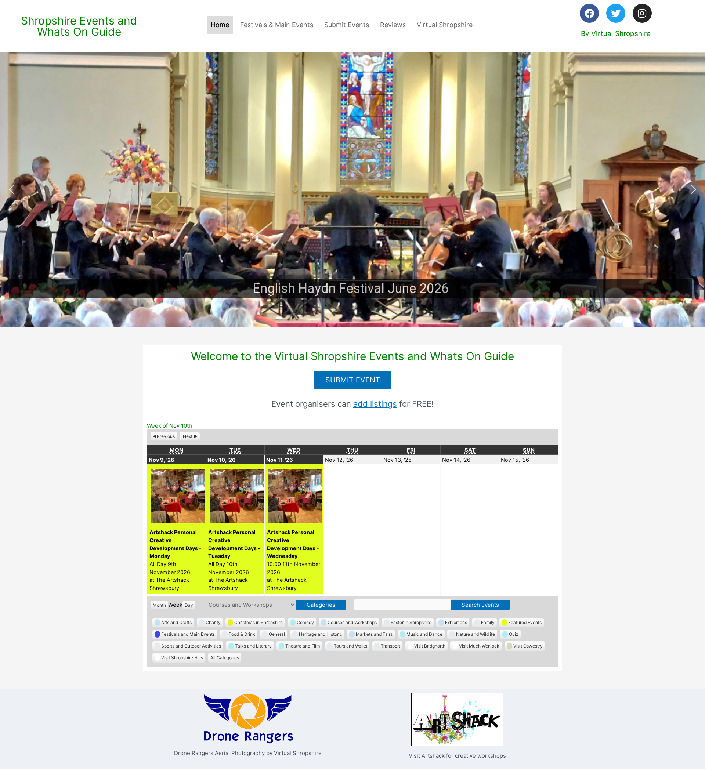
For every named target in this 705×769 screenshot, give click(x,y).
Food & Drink (242, 634)
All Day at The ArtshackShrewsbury (175, 560)
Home (220, 25)
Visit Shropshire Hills (182, 657)
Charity (213, 622)
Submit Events (346, 25)
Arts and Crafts (176, 622)
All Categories (224, 657)
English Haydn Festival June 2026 (351, 288)
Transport (390, 646)
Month (159, 605)
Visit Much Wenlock (479, 646)
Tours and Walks (350, 646)
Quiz (513, 634)
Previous (166, 436)
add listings (375, 404)
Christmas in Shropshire (258, 622)
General (277, 634)
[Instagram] (642, 13)
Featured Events (525, 622)
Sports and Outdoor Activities (191, 646)
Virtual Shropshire (445, 25)
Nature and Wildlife (475, 634)
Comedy (305, 622)
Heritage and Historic (320, 634)
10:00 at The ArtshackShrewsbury (293, 560)
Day (189, 605)
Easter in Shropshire (411, 622)
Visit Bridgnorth (429, 646)
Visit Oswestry (528, 646)
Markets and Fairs (374, 634)
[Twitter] (615, 13)
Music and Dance (424, 634)
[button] (352, 189)
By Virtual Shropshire (616, 33)
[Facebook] (589, 13)
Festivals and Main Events (188, 634)
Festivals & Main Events (276, 25)
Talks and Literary (253, 646)
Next (187, 436)
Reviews (393, 25)
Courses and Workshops (352, 622)
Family (488, 622)
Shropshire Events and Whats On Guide (79, 26)
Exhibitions (456, 622)
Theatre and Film (302, 646)
